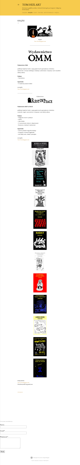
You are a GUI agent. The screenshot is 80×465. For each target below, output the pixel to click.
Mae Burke (45, 460)
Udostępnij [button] (20, 392)
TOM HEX (40, 12)
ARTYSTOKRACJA (49, 12)
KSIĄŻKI (30, 12)
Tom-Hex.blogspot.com (40, 41)
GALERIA (24, 12)
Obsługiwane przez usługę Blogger (41, 457)
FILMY (35, 12)
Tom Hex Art (31, 4)
